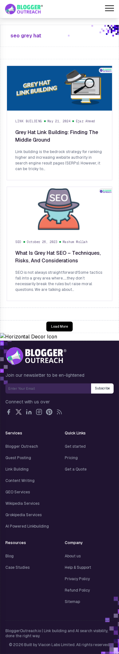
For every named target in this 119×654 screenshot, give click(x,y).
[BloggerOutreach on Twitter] (19, 412)
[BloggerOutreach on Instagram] (39, 412)
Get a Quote (76, 469)
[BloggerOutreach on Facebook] (8, 412)
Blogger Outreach (21, 446)
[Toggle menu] (109, 9)
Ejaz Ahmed (85, 121)
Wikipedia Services (22, 503)
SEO (18, 242)
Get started (75, 446)
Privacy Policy (77, 578)
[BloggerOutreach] (36, 355)
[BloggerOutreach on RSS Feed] (59, 412)
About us (73, 556)
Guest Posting (18, 457)
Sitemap (72, 601)
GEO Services (17, 492)
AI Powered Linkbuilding (27, 526)
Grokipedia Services (23, 514)
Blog (9, 556)
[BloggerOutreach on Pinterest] (49, 412)
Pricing (71, 457)
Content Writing (20, 480)
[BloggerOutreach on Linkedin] (29, 412)
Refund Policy (77, 590)
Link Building (28, 121)
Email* (48, 388)
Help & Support (78, 567)
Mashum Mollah (75, 242)
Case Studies (17, 567)
